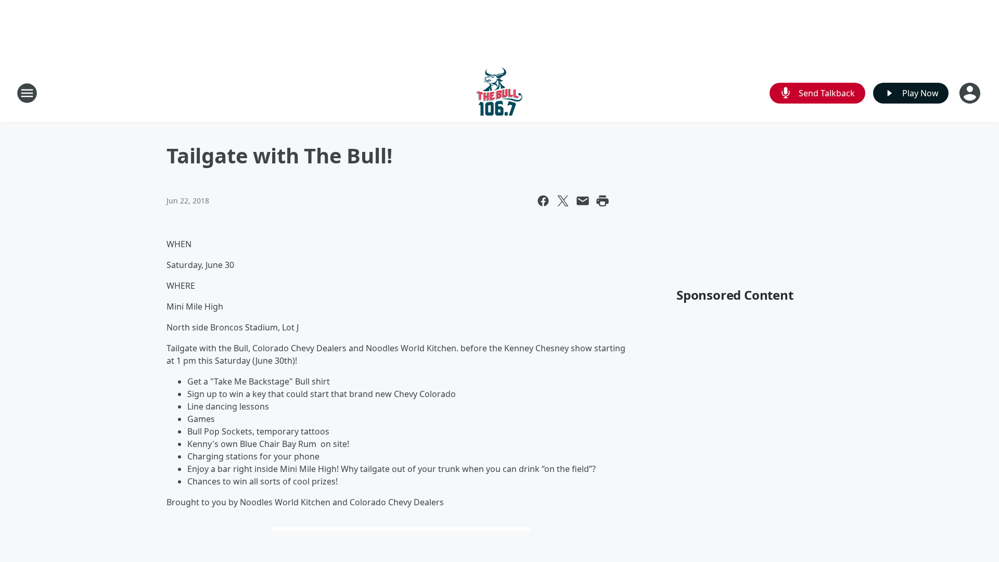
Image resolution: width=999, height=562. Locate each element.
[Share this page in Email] (582, 201)
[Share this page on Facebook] (543, 201)
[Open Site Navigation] (27, 93)
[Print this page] (602, 201)
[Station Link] (499, 93)
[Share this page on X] (563, 201)
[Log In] (970, 93)
